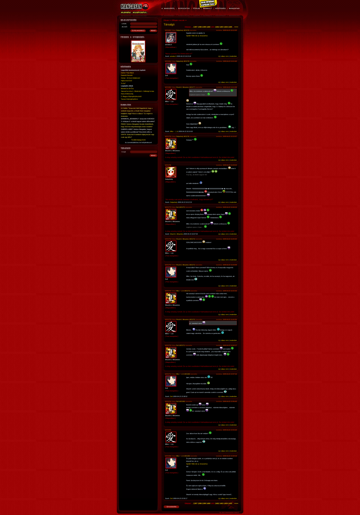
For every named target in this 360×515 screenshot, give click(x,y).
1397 (195, 27)
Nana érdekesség (127, 94)
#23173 (187, 291)
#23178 (186, 30)
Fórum (166, 20)
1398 (200, 27)
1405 (230, 27)
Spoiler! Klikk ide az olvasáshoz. (197, 36)
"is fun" (123, 83)
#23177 (192, 87)
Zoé (177, 207)
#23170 (192, 319)
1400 (208, 27)
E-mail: (124, 152)
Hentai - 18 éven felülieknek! (130, 78)
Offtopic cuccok (178, 20)
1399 (204, 27)
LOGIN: (124, 23)
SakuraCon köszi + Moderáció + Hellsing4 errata (137, 91)
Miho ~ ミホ (174, 131)
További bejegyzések (138, 140)
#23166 (187, 456)
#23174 (192, 239)
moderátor (233, 56)
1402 (217, 27)
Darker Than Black (127, 73)
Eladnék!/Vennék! (127, 75)
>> (237, 27)
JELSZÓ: (125, 27)
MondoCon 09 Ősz (127, 88)
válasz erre (225, 56)
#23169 (187, 374)
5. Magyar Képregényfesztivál (131, 96)
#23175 (182, 207)
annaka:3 (173, 56)
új (219, 56)
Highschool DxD (126, 81)
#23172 (192, 265)
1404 (226, 27)
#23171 (182, 345)
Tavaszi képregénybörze (129, 99)
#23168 (182, 401)
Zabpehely (179, 30)
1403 (221, 27)
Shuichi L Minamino (182, 87)
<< (235, 27)
